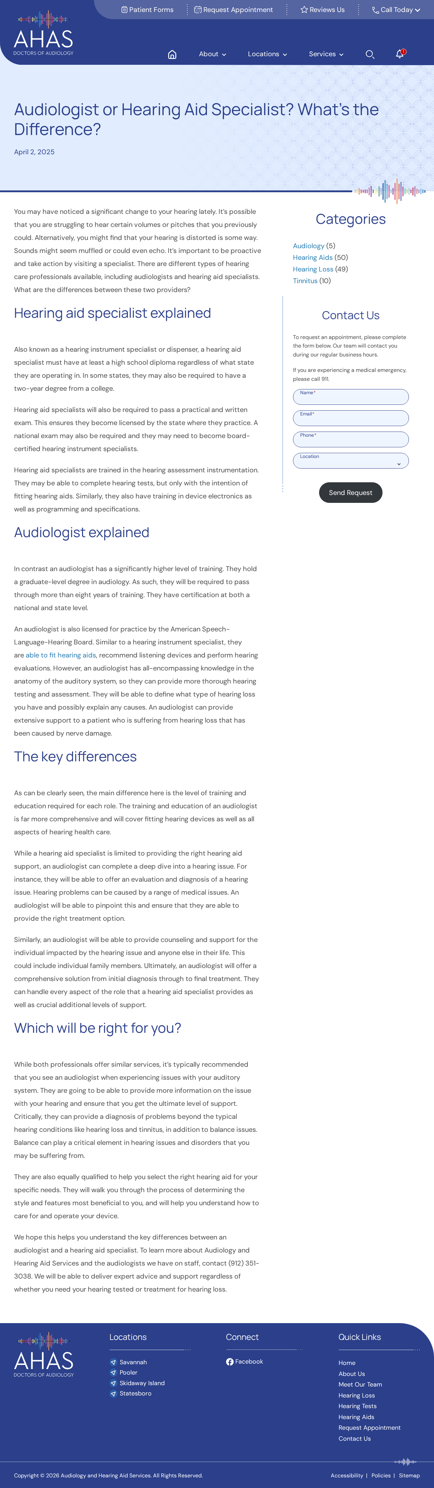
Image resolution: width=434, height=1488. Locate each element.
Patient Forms (151, 9)
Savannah (133, 1362)
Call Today (398, 9)
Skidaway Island (142, 1383)
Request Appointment (237, 9)
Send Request (351, 492)
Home (347, 1363)
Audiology (309, 245)
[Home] (172, 54)
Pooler (129, 1372)
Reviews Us (326, 9)
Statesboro (136, 1393)
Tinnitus (305, 280)
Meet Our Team (360, 1384)
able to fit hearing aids (61, 655)
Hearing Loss (313, 269)
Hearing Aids (313, 257)
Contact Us (355, 1439)
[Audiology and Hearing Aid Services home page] (43, 31)
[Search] (370, 54)
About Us (352, 1374)
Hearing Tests (358, 1406)
